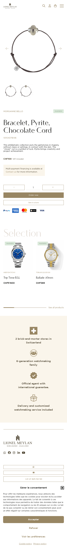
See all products (56, 307)
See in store (33, 202)
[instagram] (14, 453)
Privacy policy (39, 544)
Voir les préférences (33, 537)
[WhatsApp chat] (4, 453)
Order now (33, 195)
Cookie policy (25, 544)
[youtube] (23, 453)
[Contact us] (33, 473)
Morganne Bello (13, 111)
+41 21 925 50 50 (33, 479)
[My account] (49, 5)
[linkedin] (18, 453)
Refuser (33, 528)
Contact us (11, 172)
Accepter (33, 520)
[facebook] (9, 453)
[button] (62, 487)
